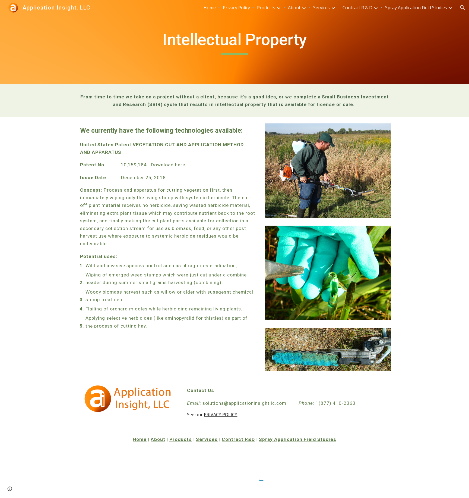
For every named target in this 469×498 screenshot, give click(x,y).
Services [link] (321, 8)
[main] (234, 42)
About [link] (294, 8)
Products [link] (266, 8)
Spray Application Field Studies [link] (416, 8)
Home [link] (210, 8)
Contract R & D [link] (357, 8)
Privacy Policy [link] (236, 8)
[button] (462, 7)
